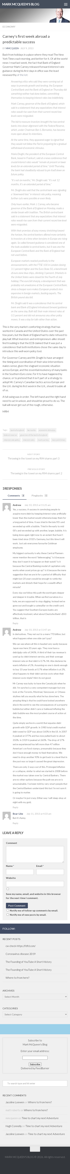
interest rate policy (12, 440)
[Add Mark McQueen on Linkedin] (60, 928)
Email (40, 865)
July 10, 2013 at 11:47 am (37, 629)
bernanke (31, 430)
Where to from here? (17, 977)
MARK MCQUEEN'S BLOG (20, 4)
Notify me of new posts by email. (28, 914)
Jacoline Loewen (15, 1102)
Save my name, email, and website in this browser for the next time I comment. (33, 895)
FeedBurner (42, 1068)
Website (11, 877)
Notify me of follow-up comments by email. (34, 910)
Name (10, 865)
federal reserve (10, 435)
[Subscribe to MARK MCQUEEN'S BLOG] (65, 928)
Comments (16, 495)
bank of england (17, 430)
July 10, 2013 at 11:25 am (37, 505)
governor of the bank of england (33, 435)
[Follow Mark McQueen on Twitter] (54, 928)
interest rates (28, 440)
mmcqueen (12, 48)
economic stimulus (47, 430)
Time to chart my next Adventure (40, 1118)
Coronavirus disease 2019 (21, 953)
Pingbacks (39, 495)
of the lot (22, 74)
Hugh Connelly (14, 1126)
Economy (9, 26)
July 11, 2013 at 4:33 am (38, 813)
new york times (58, 440)
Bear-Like (18, 813)
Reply (15, 623)
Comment (11, 842)
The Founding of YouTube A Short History (28, 961)
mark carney (43, 440)
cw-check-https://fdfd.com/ (21, 945)
